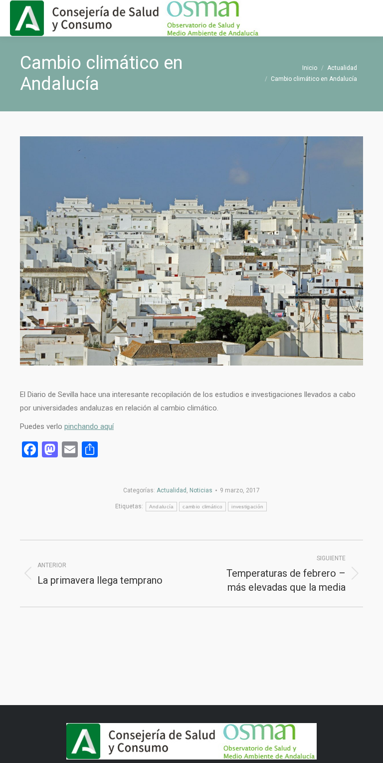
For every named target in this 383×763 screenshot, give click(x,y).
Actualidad (172, 490)
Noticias (201, 490)
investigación (247, 506)
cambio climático (202, 506)
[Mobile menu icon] (367, 18)
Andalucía (161, 506)
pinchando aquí (89, 426)
